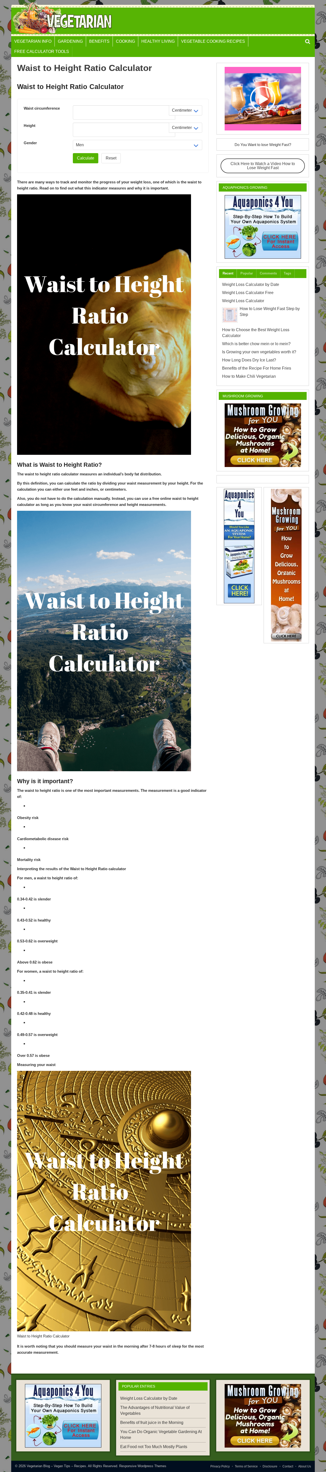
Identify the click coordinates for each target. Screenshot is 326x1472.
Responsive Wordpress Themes (142, 1466)
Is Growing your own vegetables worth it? (259, 352)
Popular (246, 273)
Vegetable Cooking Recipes (213, 41)
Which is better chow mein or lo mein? (256, 344)
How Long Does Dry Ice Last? (249, 360)
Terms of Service (246, 1466)
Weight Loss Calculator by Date (250, 284)
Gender (30, 143)
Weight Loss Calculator (243, 301)
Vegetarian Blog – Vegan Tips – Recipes (56, 1466)
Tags (287, 273)
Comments (268, 273)
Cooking (125, 41)
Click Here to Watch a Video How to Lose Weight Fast (262, 166)
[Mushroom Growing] (263, 435)
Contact (287, 1466)
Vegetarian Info (32, 41)
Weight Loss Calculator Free (248, 292)
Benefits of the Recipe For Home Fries (256, 368)
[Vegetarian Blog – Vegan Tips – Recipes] (62, 34)
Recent (228, 273)
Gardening (70, 41)
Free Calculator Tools (41, 51)
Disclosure (270, 1466)
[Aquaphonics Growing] (263, 227)
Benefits (99, 41)
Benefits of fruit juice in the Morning (151, 1422)
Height (29, 125)
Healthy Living (158, 41)
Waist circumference (42, 108)
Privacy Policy (220, 1466)
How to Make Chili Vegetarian (249, 376)
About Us (304, 1466)
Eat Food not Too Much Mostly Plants (153, 1447)
